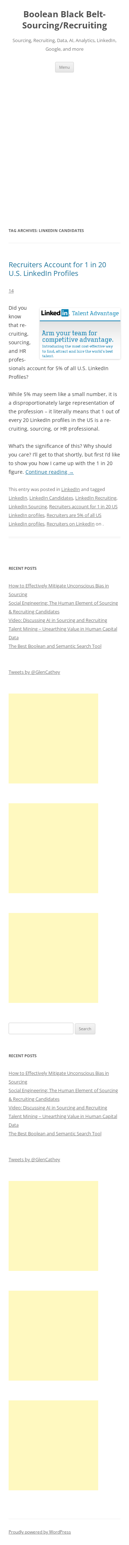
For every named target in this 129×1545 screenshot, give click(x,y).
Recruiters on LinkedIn (71, 524)
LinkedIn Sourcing (28, 506)
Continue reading (49, 471)
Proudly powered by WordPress (40, 1532)
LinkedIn (70, 489)
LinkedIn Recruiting (95, 498)
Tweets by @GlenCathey (34, 672)
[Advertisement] (64, 149)
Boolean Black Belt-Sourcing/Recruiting (64, 20)
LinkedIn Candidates (51, 498)
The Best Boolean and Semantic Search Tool (55, 646)
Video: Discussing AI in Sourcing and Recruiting (58, 620)
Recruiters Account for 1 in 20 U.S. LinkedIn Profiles (57, 269)
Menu (64, 67)
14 (11, 290)
